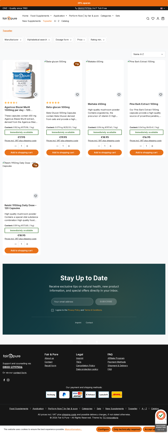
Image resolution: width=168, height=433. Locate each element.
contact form (19, 372)
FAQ (110, 369)
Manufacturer (12, 39)
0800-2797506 (12, 367)
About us (49, 358)
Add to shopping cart (21, 152)
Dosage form (62, 39)
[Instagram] (80, 341)
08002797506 (85, 8)
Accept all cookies (154, 429)
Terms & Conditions (93, 310)
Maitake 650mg (97, 104)
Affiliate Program (116, 358)
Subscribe (106, 301)
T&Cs (78, 362)
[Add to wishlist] (35, 94)
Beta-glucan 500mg (58, 107)
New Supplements (114, 408)
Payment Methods (117, 362)
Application (38, 408)
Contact (89, 322)
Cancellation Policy (85, 365)
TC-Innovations (110, 417)
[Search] (147, 18)
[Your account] (157, 18)
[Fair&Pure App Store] (97, 341)
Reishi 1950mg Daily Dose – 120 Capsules (20, 207)
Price (80, 39)
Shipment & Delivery (118, 365)
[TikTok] (88, 341)
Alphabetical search (37, 39)
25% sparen (84, 3)
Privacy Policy (74, 310)
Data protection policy (87, 369)
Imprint (78, 322)
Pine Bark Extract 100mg (144, 104)
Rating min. (96, 39)
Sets (99, 408)
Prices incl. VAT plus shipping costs (20, 140)
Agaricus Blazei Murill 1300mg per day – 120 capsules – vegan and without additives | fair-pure (21, 109)
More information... (73, 429)
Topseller (132, 408)
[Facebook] (71, 341)
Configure (103, 429)
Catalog (155, 408)
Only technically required (127, 429)
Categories (87, 408)
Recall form (50, 365)
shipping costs (69, 414)
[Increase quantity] (27, 146)
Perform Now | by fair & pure (63, 408)
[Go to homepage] (10, 18)
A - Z (144, 408)
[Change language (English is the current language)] (162, 8)
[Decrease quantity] (15, 146)
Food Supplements (18, 408)
